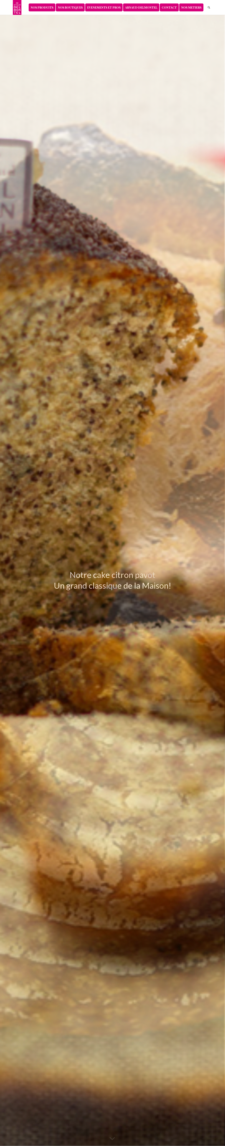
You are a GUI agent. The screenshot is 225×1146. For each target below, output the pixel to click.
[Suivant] (218, 580)
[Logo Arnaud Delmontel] (17, 7)
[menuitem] (42, 7)
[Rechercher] (209, 7)
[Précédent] (7, 580)
